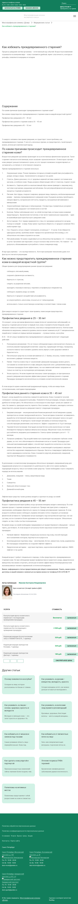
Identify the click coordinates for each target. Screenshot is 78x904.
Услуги (13, 836)
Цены (25, 836)
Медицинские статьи (42, 22)
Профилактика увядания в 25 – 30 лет (16, 118)
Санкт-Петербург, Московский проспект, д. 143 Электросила (13, 855)
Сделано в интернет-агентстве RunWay (60, 899)
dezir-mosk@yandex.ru (9, 865)
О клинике (6, 836)
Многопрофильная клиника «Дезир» (16, 22)
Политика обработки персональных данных (19, 826)
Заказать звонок (32, 8)
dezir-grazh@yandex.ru (9, 890)
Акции (30, 836)
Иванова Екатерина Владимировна (32, 583)
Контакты (6, 841)
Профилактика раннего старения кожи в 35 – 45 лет (22, 121)
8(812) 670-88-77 (65, 7)
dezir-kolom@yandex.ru (37, 865)
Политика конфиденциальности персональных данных (23, 831)
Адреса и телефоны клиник (11, 2)
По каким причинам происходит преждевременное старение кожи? (27, 110)
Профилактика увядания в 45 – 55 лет (16, 125)
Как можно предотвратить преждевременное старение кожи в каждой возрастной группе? (37, 114)
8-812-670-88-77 (63, 572)
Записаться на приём (13, 8)
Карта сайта (15, 841)
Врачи (19, 836)
